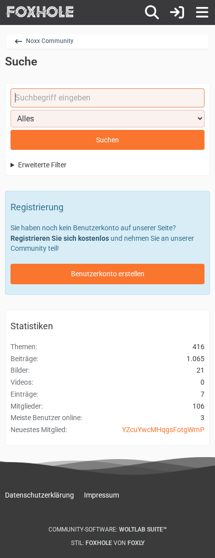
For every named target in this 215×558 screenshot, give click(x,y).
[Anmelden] (177, 12)
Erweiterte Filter (42, 165)
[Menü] (202, 12)
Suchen (107, 140)
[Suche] (152, 12)
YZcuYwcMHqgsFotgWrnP (163, 430)
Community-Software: (107, 529)
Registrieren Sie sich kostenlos (59, 238)
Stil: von (107, 543)
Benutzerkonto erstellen (107, 274)
